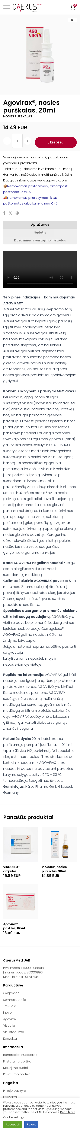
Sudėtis (40, 232)
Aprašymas (40, 224)
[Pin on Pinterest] (17, 213)
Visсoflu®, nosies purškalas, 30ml (54, 869)
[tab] (40, 225)
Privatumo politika (17, 1074)
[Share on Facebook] (4, 213)
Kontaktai (10, 1038)
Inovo (7, 1012)
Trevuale (9, 1006)
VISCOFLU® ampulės (11, 869)
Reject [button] (31, 1124)
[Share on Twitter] (10, 213)
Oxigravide (11, 993)
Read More (67, 1112)
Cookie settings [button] (14, 1117)
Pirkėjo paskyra (14, 1091)
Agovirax (9, 1019)
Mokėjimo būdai (15, 1068)
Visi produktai (13, 1032)
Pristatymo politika (17, 1061)
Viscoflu (9, 1025)
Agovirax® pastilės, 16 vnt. (14, 926)
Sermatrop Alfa (14, 1000)
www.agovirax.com (52, 180)
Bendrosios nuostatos (20, 1055)
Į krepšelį (55, 142)
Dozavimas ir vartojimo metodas (40, 240)
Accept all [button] (13, 1124)
